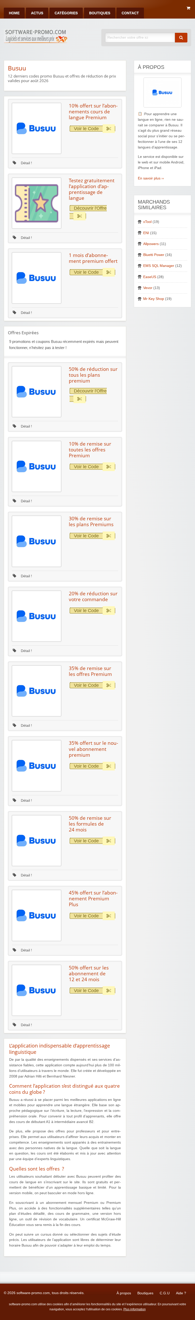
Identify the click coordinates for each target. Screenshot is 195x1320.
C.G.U (165, 1293)
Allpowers (151, 244)
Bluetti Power (153, 255)
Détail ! (26, 163)
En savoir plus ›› (151, 178)
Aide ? (181, 1293)
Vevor (147, 288)
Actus (37, 13)
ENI (146, 233)
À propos (124, 1293)
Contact (130, 13)
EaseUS (149, 277)
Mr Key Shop (153, 299)
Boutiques (99, 13)
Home (14, 13)
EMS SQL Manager (158, 266)
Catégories (66, 13)
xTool (147, 222)
